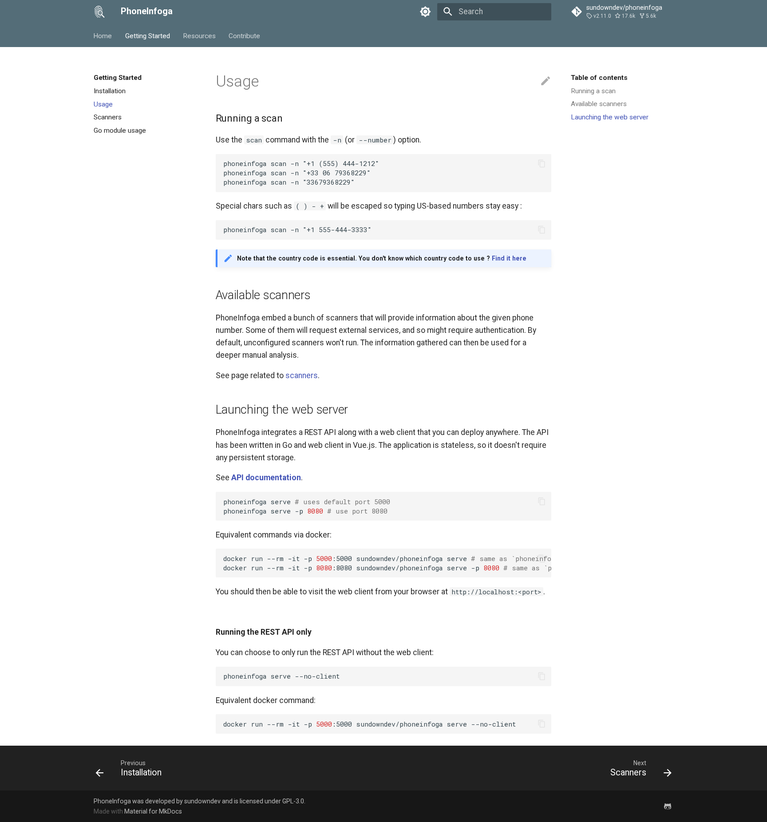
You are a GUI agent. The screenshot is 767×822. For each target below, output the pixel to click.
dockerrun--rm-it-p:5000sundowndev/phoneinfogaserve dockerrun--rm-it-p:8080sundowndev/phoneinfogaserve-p (387, 563)
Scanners (108, 117)
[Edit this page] (545, 81)
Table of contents (599, 78)
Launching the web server (609, 117)
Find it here (509, 258)
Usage (103, 104)
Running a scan (593, 91)
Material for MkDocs (153, 811)
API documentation (266, 477)
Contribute (245, 36)
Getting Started (147, 36)
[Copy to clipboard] (541, 163)
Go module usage (120, 130)
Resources (199, 36)
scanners (301, 375)
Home (103, 36)
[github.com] (668, 806)
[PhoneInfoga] (99, 11)
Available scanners (599, 104)
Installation (110, 91)
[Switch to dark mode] (425, 11)
